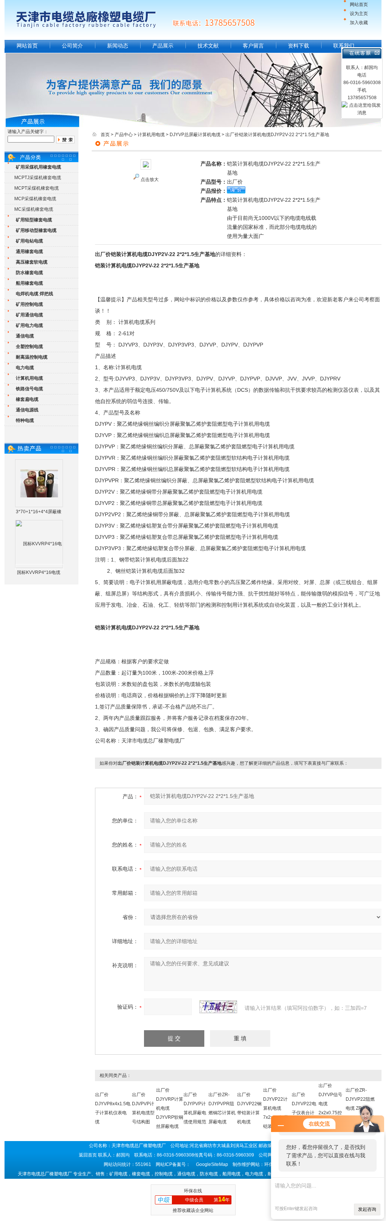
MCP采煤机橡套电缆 (35, 198)
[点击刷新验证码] (218, 1006)
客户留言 (253, 46)
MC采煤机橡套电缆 (33, 209)
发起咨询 (367, 1209)
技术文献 (208, 46)
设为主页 (359, 13)
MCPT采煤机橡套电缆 (36, 188)
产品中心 (124, 134)
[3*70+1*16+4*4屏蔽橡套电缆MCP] (39, 483)
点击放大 (150, 179)
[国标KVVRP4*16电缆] (39, 567)
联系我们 (343, 46)
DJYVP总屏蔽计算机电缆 (195, 134)
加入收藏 (359, 22)
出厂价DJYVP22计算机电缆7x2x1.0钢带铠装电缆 (275, 1108)
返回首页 (88, 1155)
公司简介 (72, 46)
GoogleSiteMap (212, 1164)
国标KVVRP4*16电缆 (38, 572)
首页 (105, 134)
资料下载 (298, 46)
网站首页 (359, 4)
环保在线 (193, 1190)
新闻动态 (117, 46)
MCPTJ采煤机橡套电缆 (37, 177)
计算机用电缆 (151, 134)
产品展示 (162, 46)
